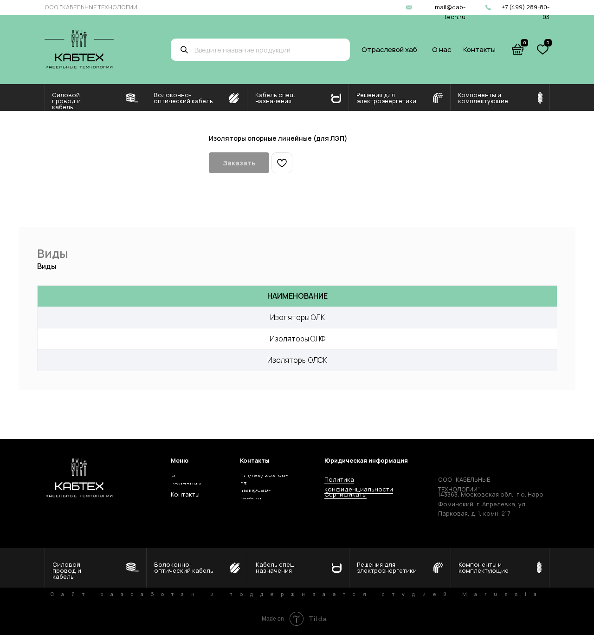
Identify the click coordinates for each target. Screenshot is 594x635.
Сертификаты (345, 494)
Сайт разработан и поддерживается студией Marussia (297, 594)
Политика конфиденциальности (358, 484)
